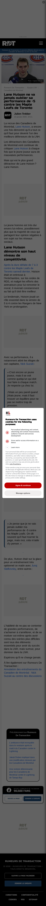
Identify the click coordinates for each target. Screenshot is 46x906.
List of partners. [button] (15, 464)
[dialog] (23, 453)
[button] (23, 447)
